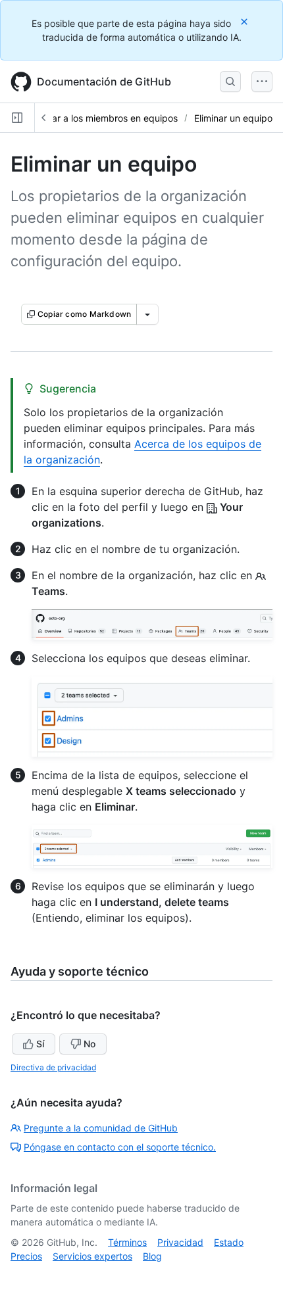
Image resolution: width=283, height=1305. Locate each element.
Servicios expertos (92, 1256)
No (89, 1043)
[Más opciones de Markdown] (147, 314)
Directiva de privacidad (53, 1067)
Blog (152, 1256)
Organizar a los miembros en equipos (98, 118)
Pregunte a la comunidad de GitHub (101, 1127)
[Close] (245, 21)
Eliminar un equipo (233, 118)
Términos (127, 1242)
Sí (40, 1043)
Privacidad (180, 1242)
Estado (229, 1242)
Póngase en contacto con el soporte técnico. (120, 1146)
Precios (26, 1256)
